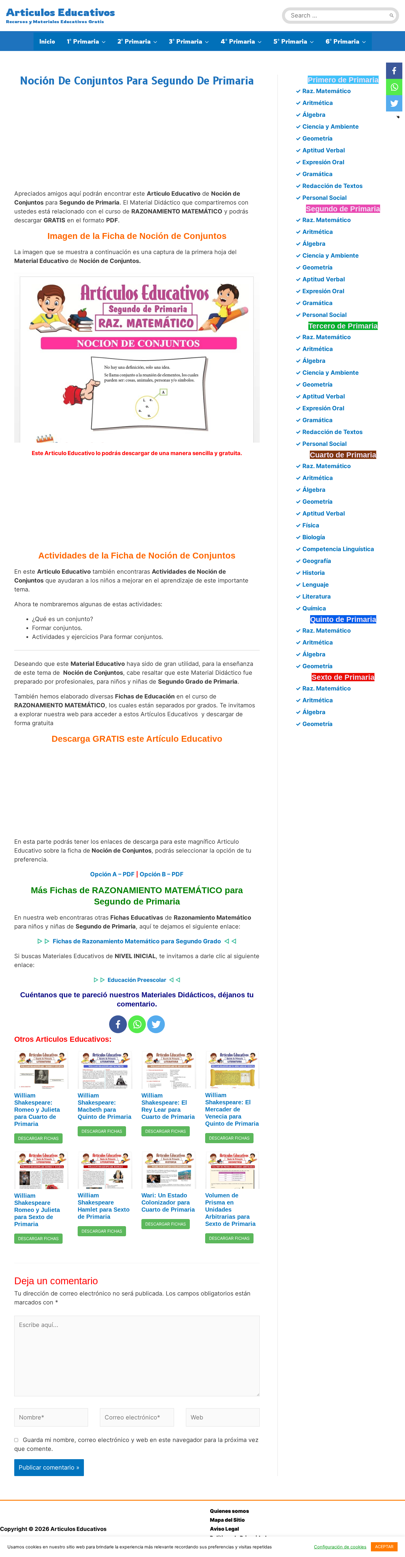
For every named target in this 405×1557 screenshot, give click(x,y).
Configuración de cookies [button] (340, 1547)
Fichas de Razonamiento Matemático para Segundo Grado (137, 941)
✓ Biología (310, 537)
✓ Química (311, 608)
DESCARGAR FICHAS (38, 1138)
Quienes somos (229, 1511)
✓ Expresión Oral (320, 162)
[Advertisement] (137, 144)
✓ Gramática (314, 174)
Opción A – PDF (112, 874)
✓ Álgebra (311, 114)
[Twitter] (156, 1024)
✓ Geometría (314, 138)
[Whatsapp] (137, 1024)
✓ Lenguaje (312, 584)
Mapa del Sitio (227, 1520)
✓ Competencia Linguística (335, 549)
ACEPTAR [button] (384, 1546)
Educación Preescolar (137, 980)
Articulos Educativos (60, 12)
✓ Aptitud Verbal (320, 150)
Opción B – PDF (162, 874)
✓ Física (307, 525)
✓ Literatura (313, 596)
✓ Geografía (313, 560)
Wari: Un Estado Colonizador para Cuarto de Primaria (168, 1202)
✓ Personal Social (321, 197)
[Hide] (398, 117)
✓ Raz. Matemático (323, 91)
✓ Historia (310, 572)
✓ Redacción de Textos (329, 185)
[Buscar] (391, 15)
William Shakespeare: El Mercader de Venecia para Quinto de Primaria (232, 1109)
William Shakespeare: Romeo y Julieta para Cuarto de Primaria (37, 1109)
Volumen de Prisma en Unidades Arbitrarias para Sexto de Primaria (230, 1209)
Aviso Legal (224, 1529)
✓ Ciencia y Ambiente (327, 126)
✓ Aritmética (314, 102)
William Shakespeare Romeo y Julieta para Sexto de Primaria (37, 1209)
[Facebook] (118, 1024)
